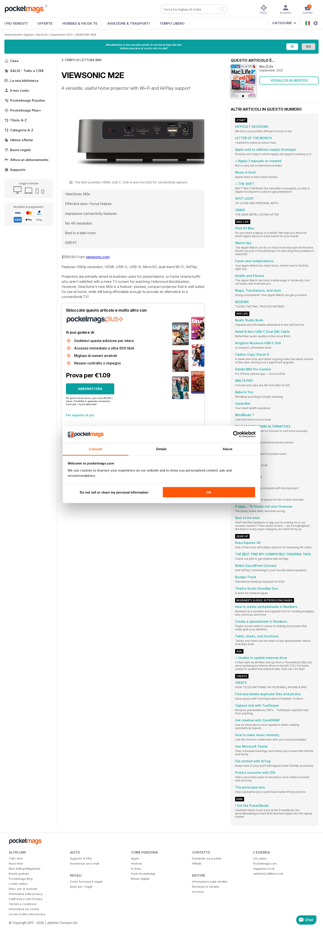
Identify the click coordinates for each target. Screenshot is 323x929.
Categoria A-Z (21, 130)
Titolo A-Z (18, 120)
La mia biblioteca (24, 81)
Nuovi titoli (16, 863)
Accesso (198, 891)
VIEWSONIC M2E (85, 34)
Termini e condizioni (22, 904)
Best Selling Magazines (24, 868)
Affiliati (196, 863)
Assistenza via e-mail (84, 863)
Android (136, 863)
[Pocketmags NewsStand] (26, 8)
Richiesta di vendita (205, 886)
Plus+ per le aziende (23, 889)
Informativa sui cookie (24, 909)
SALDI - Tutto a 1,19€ (27, 71)
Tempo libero (172, 23)
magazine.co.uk (264, 868)
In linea (136, 868)
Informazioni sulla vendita (209, 881)
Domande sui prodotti (206, 858)
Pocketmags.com (265, 863)
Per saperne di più (80, 415)
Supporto (17, 170)
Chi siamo (260, 858)
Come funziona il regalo (86, 881)
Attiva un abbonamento (29, 160)
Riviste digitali (140, 878)
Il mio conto (19, 90)
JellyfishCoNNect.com (268, 873)
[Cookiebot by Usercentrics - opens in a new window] (236, 434)
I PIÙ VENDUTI (15, 23)
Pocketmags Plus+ (25, 110)
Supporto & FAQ (81, 858)
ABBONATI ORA (90, 389)
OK (208, 492)
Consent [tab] (95, 449)
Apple (135, 858)
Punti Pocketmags (143, 873)
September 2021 (61, 34)
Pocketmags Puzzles (27, 100)
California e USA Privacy (25, 899)
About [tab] (227, 449)
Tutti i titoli (16, 858)
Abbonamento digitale (18, 34)
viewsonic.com (98, 257)
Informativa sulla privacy (25, 894)
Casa (14, 61)
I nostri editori (18, 883)
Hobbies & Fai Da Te (79, 23)
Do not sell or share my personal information (114, 492)
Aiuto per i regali (81, 886)
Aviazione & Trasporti (128, 23)
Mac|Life (42, 34)
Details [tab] (161, 449)
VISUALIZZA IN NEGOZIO (289, 80)
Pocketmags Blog (21, 878)
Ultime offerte (21, 140)
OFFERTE (45, 23)
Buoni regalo (20, 150)
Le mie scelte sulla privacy (27, 914)
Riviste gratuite (19, 873)
